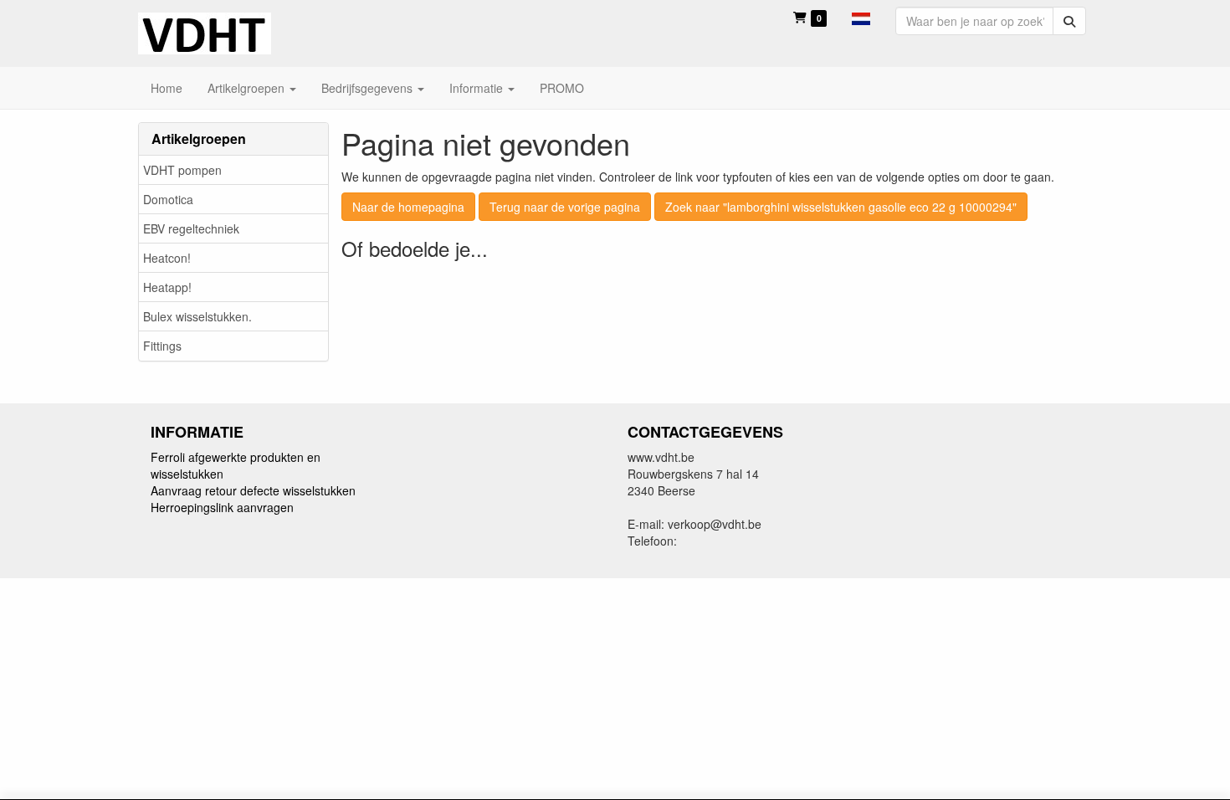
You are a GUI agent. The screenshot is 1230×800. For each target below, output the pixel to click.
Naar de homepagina (408, 206)
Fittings (162, 345)
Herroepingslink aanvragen (222, 507)
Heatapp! (167, 287)
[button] (861, 16)
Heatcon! (167, 257)
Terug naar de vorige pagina (564, 206)
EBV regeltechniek (191, 228)
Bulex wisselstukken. (197, 316)
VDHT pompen (182, 170)
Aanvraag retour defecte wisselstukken (253, 490)
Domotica (168, 199)
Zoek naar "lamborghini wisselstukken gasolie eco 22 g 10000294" (841, 206)
